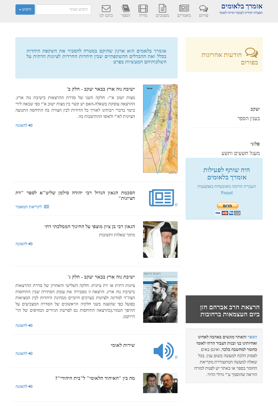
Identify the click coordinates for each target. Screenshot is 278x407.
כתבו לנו (106, 15)
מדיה (143, 15)
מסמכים (162, 15)
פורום (203, 15)
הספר (125, 15)
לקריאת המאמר (29, 206)
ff (176, 205)
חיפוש (26, 9)
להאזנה (22, 125)
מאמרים (184, 15)
